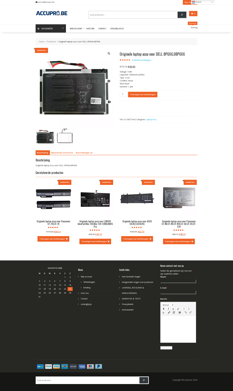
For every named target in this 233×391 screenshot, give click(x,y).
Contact (102, 28)
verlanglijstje (117, 28)
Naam (163, 276)
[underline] (173, 309)
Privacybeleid (127, 304)
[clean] (178, 309)
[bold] (163, 309)
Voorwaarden (128, 309)
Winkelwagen (89, 282)
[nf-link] (169, 312)
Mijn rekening (190, 2)
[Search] (182, 15)
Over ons (90, 28)
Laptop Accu (151, 119)
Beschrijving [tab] (42, 152)
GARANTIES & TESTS (131, 298)
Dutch (198, 2)
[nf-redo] (190, 312)
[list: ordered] (184, 309)
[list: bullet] (189, 309)
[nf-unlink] (174, 312)
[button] (109, 53)
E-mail (164, 288)
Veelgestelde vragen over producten (137, 282)
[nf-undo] (186, 312)
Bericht (164, 299)
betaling (86, 287)
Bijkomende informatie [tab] (62, 152)
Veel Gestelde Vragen (131, 276)
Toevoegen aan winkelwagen (142, 94)
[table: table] (180, 312)
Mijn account (76, 28)
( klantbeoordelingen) (141, 60)
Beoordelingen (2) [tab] (84, 152)
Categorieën (47, 28)
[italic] (168, 309)
